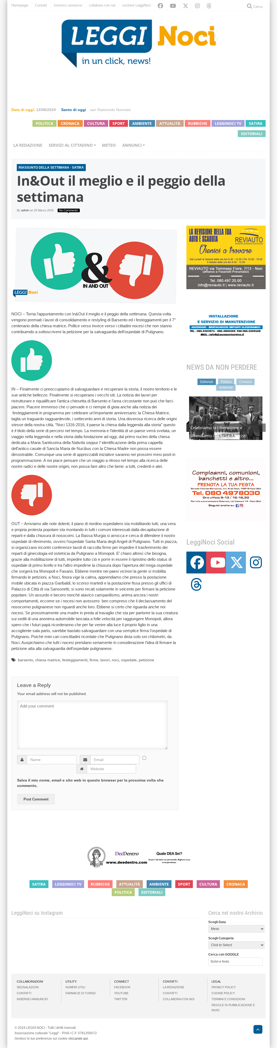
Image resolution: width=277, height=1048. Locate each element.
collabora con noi (102, 5)
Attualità (169, 123)
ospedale (129, 660)
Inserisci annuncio (68, 5)
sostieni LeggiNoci (136, 5)
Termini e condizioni (228, 999)
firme (94, 660)
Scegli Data (217, 922)
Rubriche (197, 123)
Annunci (132, 145)
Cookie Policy (223, 993)
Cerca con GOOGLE (223, 954)
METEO (109, 145)
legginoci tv (228, 123)
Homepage (19, 5)
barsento (25, 660)
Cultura (96, 123)
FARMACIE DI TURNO (80, 993)
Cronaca (70, 123)
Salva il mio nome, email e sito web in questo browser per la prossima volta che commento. (90, 783)
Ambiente (142, 123)
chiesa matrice (47, 660)
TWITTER (120, 999)
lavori (105, 660)
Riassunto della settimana (44, 167)
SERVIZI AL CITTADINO (71, 145)
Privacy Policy (224, 987)
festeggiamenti (74, 660)
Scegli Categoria (221, 938)
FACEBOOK (122, 987)
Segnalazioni (28, 987)
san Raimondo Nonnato (110, 110)
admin (25, 210)
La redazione (27, 145)
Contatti (41, 5)
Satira (255, 123)
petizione (146, 660)
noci (115, 660)
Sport (119, 123)
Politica (44, 123)
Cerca (257, 7)
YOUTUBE (121, 993)
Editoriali (251, 133)
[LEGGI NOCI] (255, 1030)
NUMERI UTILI (75, 987)
